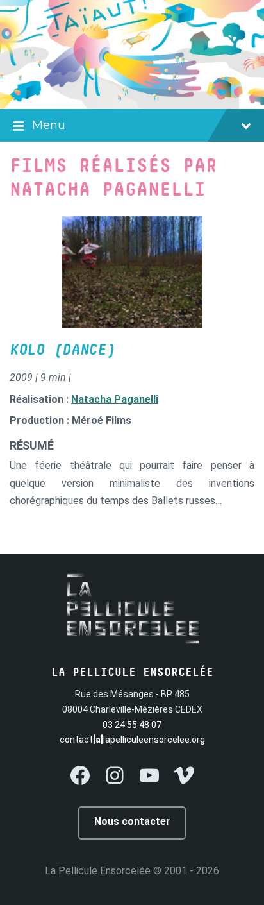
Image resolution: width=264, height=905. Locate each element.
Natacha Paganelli (114, 399)
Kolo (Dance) (62, 350)
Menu (48, 125)
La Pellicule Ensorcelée (98, 871)
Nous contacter (132, 821)
